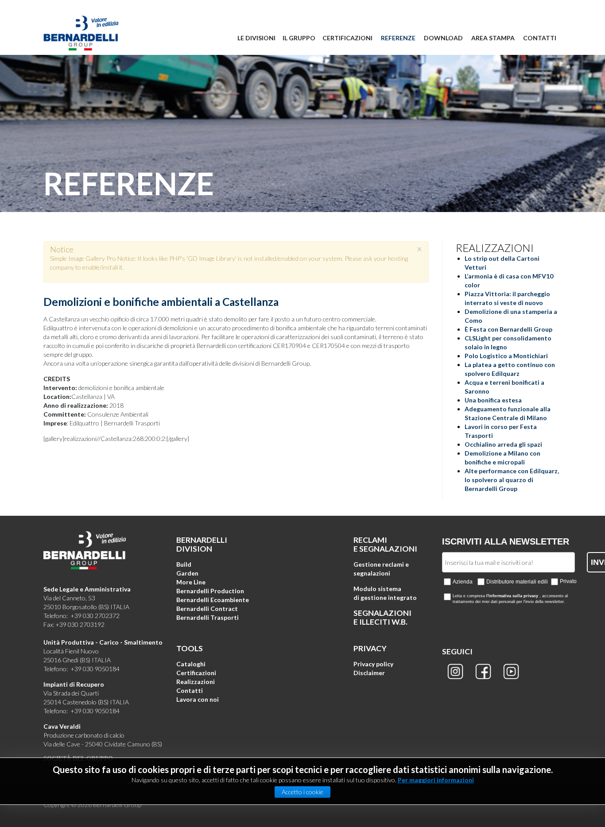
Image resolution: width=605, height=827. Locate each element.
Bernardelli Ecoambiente (212, 599)
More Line (191, 582)
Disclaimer (369, 672)
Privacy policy (373, 664)
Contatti (189, 690)
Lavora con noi (197, 699)
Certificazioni (196, 672)
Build (183, 564)
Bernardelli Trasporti (207, 617)
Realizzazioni (195, 681)
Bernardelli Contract (207, 608)
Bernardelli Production (210, 591)
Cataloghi (191, 664)
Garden (187, 573)
